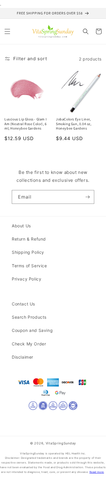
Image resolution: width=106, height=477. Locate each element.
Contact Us (23, 303)
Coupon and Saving (32, 330)
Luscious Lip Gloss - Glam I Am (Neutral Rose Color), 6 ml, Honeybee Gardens (25, 123)
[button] (7, 31)
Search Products (29, 317)
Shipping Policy (28, 252)
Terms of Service (29, 265)
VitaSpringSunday (61, 443)
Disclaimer (22, 357)
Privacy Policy (26, 278)
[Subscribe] (87, 197)
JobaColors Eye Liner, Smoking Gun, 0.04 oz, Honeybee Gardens (74, 123)
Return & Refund (29, 238)
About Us (21, 225)
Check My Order (29, 343)
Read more (97, 472)
